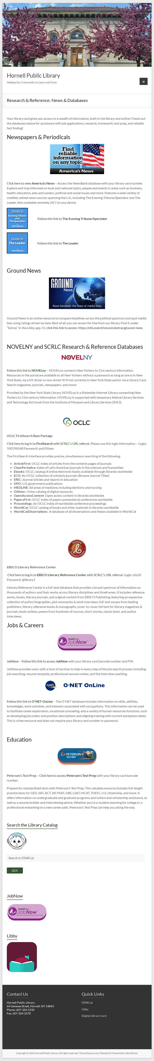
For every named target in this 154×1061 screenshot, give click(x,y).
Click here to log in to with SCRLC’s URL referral (48, 443)
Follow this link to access (39, 661)
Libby (85, 1009)
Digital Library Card (94, 1015)
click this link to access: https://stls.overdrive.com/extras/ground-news (95, 328)
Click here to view (31, 183)
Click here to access (67, 775)
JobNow (62, 661)
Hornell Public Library (33, 75)
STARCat (87, 1002)
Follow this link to (72, 218)
